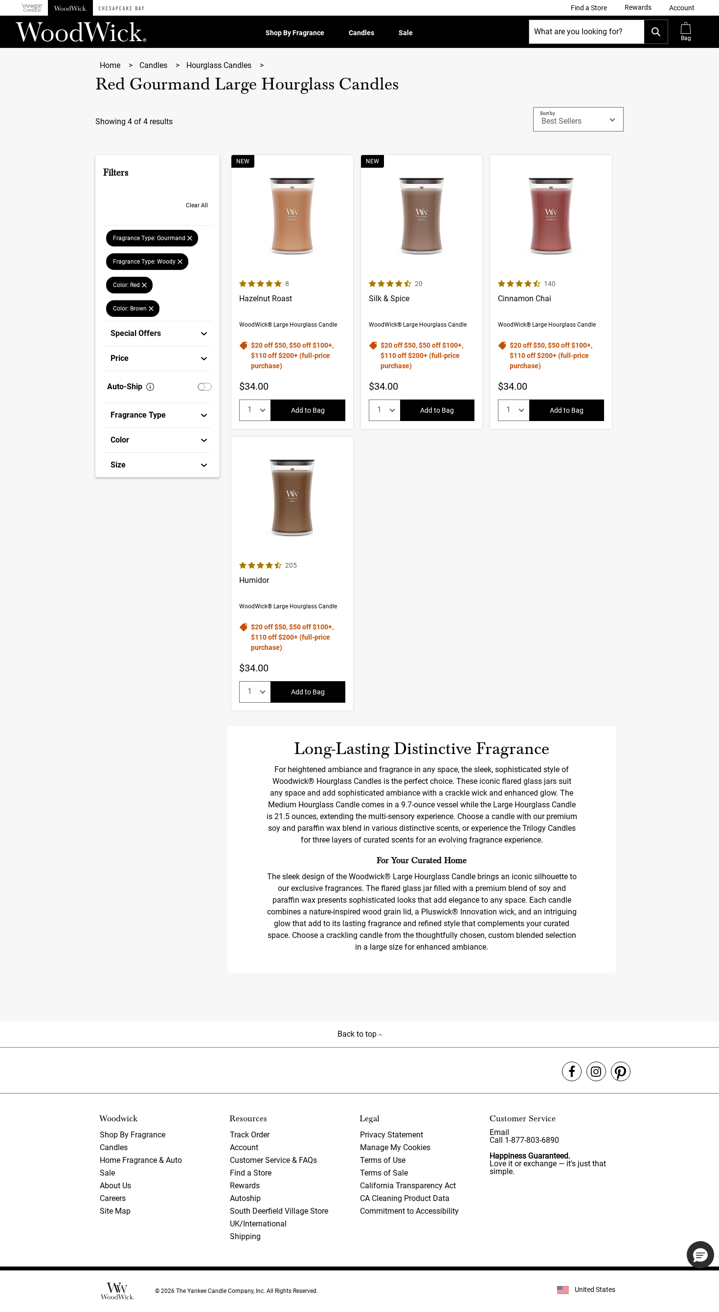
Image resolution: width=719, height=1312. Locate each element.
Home (111, 65)
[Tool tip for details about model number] (150, 386)
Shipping (245, 1236)
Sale (406, 33)
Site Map (115, 1211)
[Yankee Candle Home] (32, 8)
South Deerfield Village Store (279, 1211)
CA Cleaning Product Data (404, 1198)
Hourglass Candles (219, 65)
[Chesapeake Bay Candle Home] (121, 8)
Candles (361, 33)
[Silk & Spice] (422, 292)
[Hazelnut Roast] (292, 292)
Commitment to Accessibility (409, 1211)
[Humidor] (292, 574)
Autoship (245, 1198)
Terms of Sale (384, 1173)
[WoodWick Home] (70, 8)
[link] (589, 8)
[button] (681, 8)
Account (244, 1147)
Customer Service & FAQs (273, 1160)
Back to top (358, 1034)
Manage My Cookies (395, 1147)
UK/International (258, 1223)
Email (499, 1132)
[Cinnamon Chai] (551, 292)
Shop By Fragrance (295, 33)
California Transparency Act (408, 1185)
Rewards (245, 1185)
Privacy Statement (391, 1134)
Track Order (250, 1134)
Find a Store (250, 1173)
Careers (113, 1198)
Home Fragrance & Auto (141, 1160)
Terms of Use (382, 1160)
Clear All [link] (197, 205)
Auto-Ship (124, 386)
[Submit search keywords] (656, 32)
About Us (115, 1185)
